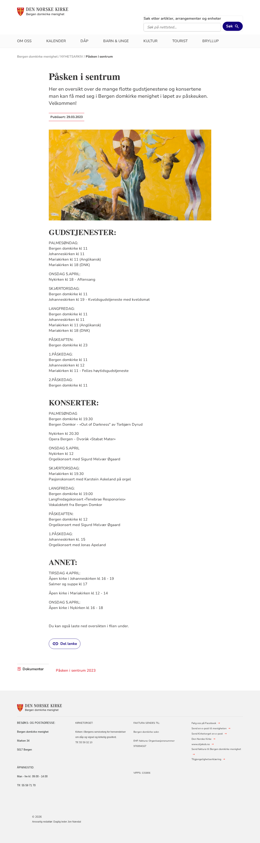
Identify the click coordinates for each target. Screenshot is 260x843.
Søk (229, 26)
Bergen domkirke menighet (37, 56)
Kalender (56, 41)
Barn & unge (116, 41)
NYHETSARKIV (71, 56)
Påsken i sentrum (99, 56)
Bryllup (210, 41)
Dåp (84, 41)
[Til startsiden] (42, 11)
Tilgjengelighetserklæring (206, 759)
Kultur (150, 41)
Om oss (24, 41)
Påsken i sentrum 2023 (76, 670)
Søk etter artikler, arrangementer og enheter (182, 18)
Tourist (180, 41)
